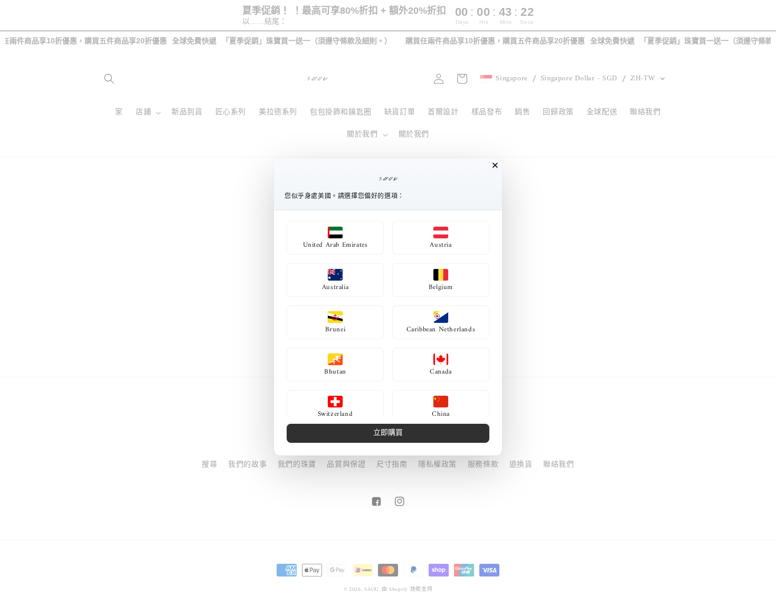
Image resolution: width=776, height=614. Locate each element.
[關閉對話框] (495, 165)
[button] (335, 238)
